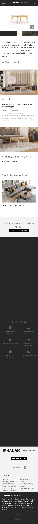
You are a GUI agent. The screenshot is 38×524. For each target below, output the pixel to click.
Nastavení (19, 519)
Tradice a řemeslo (28, 332)
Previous (4, 191)
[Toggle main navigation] (4, 3)
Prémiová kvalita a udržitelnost (10, 356)
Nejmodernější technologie (28, 344)
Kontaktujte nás (19, 231)
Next (33, 191)
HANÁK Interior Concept (10, 332)
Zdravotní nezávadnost (28, 355)
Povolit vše (19, 514)
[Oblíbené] (34, 3)
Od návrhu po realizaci (10, 344)
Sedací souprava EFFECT (14, 205)
